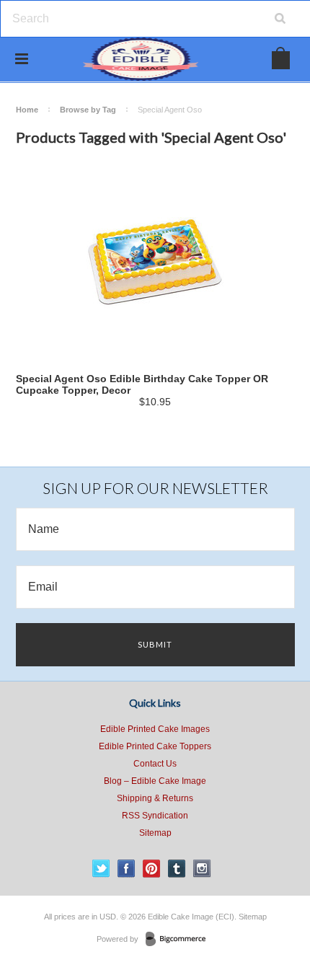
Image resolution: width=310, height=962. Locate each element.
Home (27, 109)
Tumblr (177, 869)
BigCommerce (180, 940)
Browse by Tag (88, 109)
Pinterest (152, 869)
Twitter (101, 869)
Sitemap (155, 833)
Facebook (127, 869)
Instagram (202, 869)
